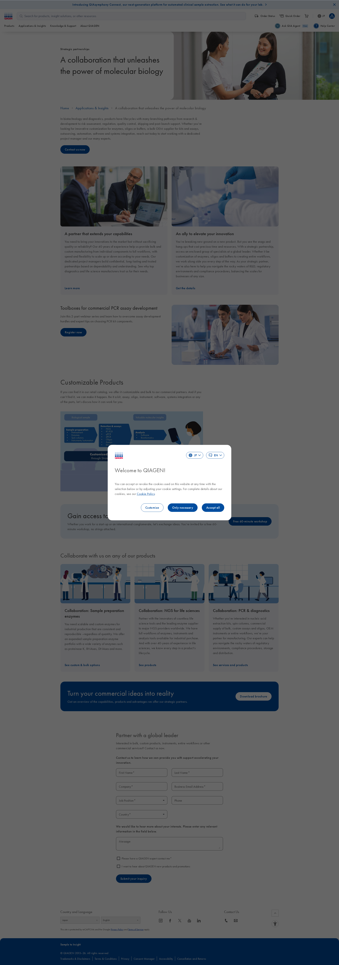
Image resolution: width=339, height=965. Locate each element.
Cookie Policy (146, 494)
